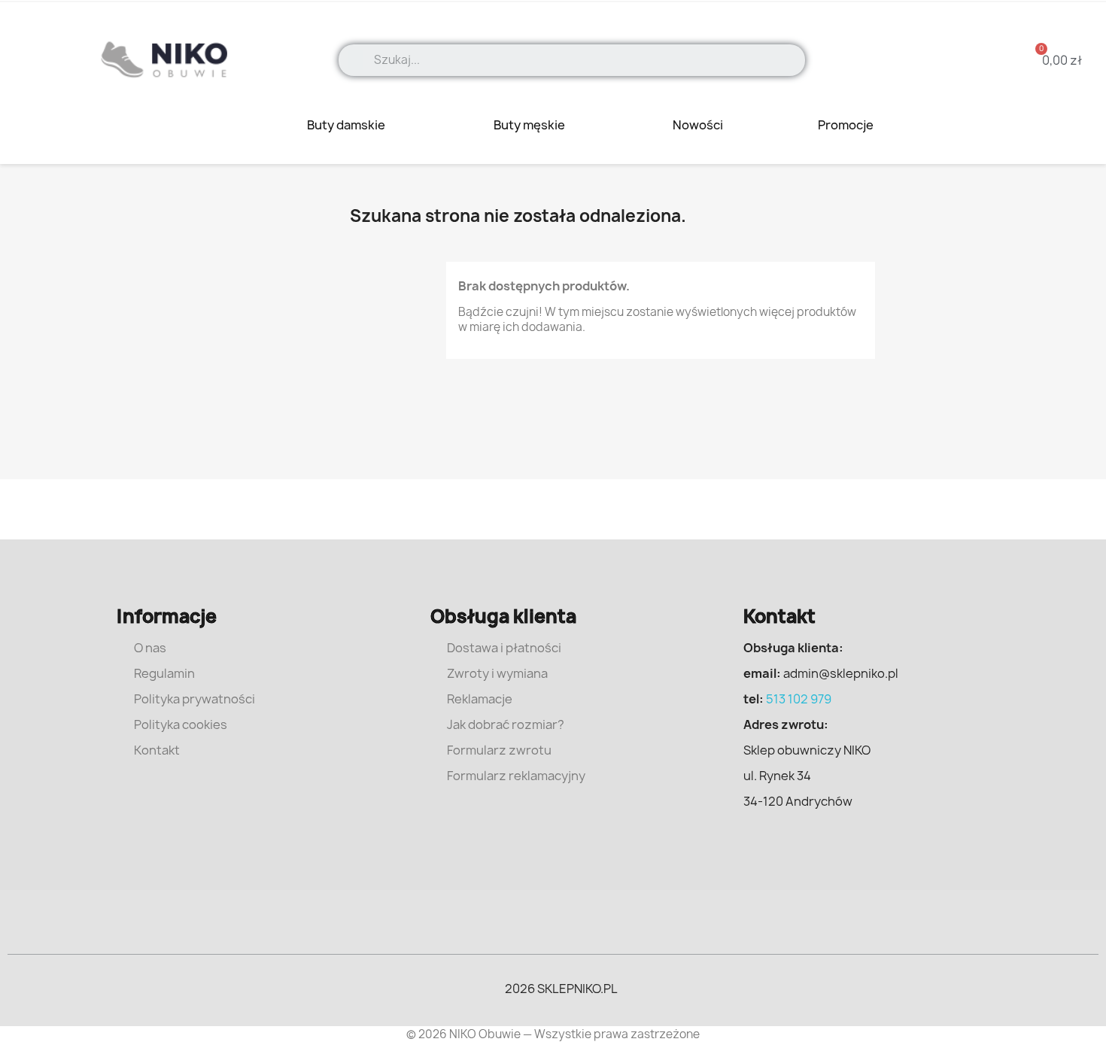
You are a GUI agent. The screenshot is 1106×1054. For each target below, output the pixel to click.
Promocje (847, 125)
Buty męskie (530, 125)
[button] (1052, 60)
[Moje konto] (944, 60)
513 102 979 (798, 699)
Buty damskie (347, 125)
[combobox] (584, 60)
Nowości (698, 125)
